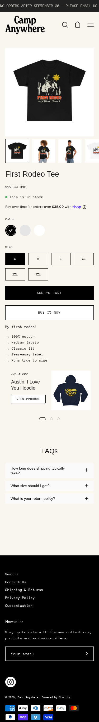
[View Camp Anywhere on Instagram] (10, 682)
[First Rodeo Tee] (17, 151)
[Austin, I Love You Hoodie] (71, 390)
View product (28, 399)
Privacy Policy (20, 598)
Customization (19, 606)
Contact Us (15, 582)
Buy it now (49, 312)
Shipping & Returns (24, 590)
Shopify (64, 697)
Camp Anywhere (28, 697)
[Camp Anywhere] (25, 25)
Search (11, 574)
